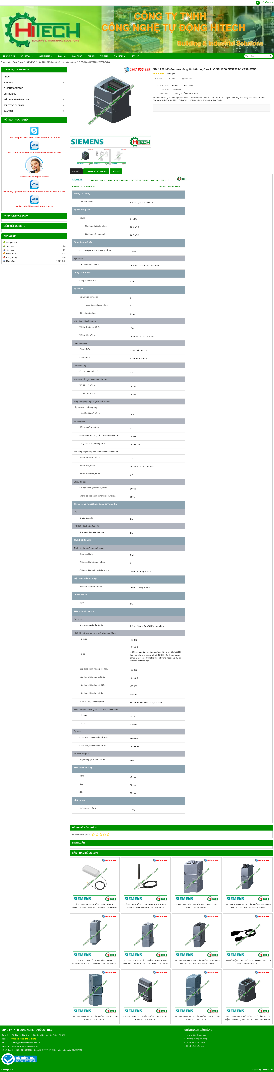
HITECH (7, 77)
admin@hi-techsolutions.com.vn (25, 1042)
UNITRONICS (10, 94)
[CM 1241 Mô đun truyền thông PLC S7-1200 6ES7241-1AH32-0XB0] (197, 992)
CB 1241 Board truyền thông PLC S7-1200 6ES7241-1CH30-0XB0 (145, 1018)
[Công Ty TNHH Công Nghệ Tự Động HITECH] (137, 52)
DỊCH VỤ (62, 56)
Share (159, 79)
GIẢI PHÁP (77, 56)
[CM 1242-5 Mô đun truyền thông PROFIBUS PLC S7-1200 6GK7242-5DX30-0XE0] (197, 936)
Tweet (173, 79)
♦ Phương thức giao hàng (195, 1038)
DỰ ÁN (91, 56)
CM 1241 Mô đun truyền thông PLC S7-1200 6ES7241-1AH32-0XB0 (197, 1018)
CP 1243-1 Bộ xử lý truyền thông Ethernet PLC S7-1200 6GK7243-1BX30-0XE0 (94, 962)
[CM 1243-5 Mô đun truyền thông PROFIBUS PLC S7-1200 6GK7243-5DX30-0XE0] (248, 880)
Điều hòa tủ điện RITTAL (17, 99)
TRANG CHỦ (9, 56)
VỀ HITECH (26, 56)
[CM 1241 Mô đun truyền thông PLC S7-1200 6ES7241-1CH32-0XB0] (94, 992)
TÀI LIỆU (118, 56)
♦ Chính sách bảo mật (194, 1046)
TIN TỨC (104, 56)
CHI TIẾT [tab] (76, 171)
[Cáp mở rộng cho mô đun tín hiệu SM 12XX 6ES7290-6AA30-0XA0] (248, 936)
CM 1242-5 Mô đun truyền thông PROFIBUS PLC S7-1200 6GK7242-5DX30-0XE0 (197, 962)
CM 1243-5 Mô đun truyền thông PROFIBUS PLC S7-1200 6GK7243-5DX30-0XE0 (248, 906)
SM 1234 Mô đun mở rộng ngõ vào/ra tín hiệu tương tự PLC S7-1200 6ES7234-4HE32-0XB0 (248, 1020)
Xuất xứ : (166, 89)
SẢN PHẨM (45, 56)
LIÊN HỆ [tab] (116, 171)
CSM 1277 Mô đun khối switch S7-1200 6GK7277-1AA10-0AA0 (197, 906)
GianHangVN (267, 1070)
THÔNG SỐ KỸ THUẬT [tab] (96, 171)
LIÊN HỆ (135, 56)
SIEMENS (8, 82)
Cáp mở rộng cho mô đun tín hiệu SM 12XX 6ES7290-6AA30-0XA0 (248, 962)
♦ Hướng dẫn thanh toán (195, 1035)
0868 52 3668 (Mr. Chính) (23, 1038)
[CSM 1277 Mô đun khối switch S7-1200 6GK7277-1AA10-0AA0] (197, 880)
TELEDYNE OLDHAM (14, 105)
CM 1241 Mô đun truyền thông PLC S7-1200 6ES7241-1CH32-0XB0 (95, 1018)
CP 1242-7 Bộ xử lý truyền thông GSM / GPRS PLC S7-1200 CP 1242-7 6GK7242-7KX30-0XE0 (145, 963)
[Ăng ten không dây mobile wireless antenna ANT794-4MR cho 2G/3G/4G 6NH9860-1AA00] (146, 880)
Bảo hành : (165, 93)
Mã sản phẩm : (163, 85)
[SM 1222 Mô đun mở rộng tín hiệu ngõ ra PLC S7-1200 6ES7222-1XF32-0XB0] (110, 107)
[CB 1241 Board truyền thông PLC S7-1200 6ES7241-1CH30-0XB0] (146, 992)
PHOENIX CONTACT (13, 88)
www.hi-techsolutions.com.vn (25, 1046)
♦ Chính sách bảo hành (194, 1042)
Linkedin (188, 79)
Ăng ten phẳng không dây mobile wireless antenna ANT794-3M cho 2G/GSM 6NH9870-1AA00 (94, 907)
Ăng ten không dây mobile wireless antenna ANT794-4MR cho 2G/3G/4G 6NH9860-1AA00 (146, 907)
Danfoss (8, 111)
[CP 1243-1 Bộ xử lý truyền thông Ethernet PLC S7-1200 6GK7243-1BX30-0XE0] (94, 936)
